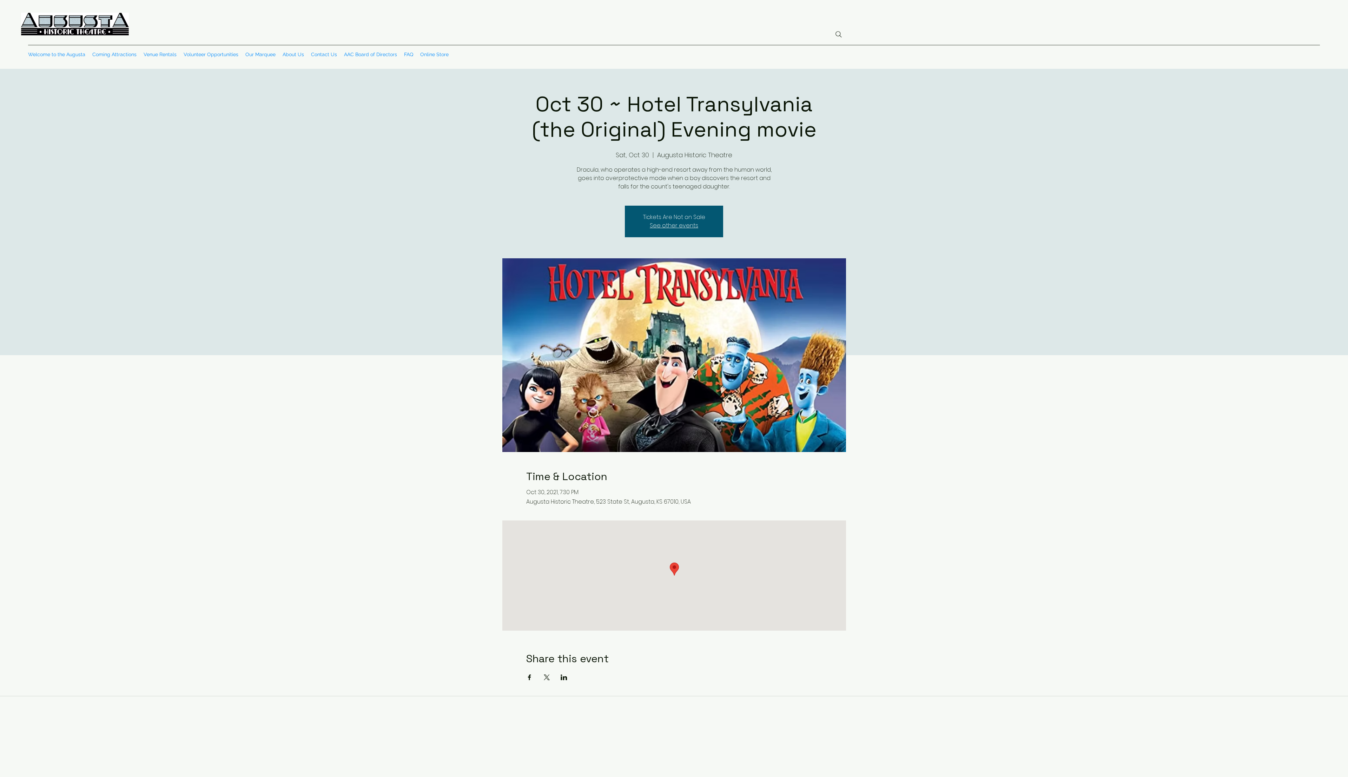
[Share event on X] (546, 677)
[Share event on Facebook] (529, 677)
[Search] (838, 34)
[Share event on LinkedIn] (564, 677)
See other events (674, 225)
